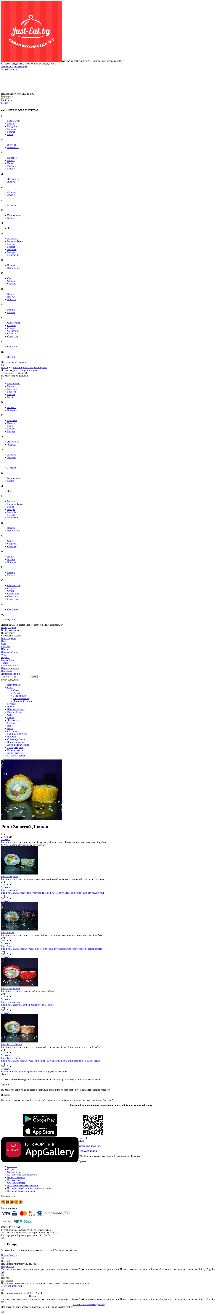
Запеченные (19, 695)
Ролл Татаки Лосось (11, 1044)
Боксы (10, 717)
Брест (10, 134)
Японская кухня (15, 742)
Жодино (11, 194)
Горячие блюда (15, 712)
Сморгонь (12, 333)
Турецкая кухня (15, 747)
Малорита (12, 238)
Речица (11, 309)
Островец (12, 281)
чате (17, 93)
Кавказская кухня (16, 750)
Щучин (11, 357)
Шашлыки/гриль (15, 709)
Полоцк (11, 296)
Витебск (11, 144)
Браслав (11, 131)
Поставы (11, 299)
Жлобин (11, 192)
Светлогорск (13, 322)
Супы (10, 714)
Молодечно (13, 255)
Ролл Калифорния (10, 988)
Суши (10, 687)
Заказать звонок (9, 69)
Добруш (11, 181)
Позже (4, 1255)
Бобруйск (12, 126)
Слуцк (10, 328)
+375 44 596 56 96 (88, 1151)
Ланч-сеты (12, 720)
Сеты (16, 690)
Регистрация (40, 367)
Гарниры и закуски (17, 734)
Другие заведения (10, 673)
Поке (10, 725)
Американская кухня (18, 744)
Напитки (11, 736)
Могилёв (11, 249)
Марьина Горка (15, 241)
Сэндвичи (12, 731)
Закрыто (22, 362)
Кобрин (11, 218)
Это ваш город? (9, 362)
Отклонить (87, 1304)
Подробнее (99, 1304)
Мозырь (11, 252)
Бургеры (11, 704)
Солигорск (12, 336)
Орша (10, 278)
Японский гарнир (22, 701)
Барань (10, 123)
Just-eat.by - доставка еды (14, 66)
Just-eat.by (84, 1138)
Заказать (5, 839)
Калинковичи (14, 215)
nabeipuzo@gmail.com (90, 1146)
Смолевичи (13, 331)
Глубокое (12, 157)
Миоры (11, 246)
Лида (10, 228)
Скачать (12, 1255)
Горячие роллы (21, 698)
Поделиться (7, 1266)
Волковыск (13, 147)
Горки (10, 163)
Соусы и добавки (16, 739)
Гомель (10, 160)
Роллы (16, 693)
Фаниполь (12, 346)
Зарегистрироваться (23, 367)
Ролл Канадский (9, 876)
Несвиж (11, 265)
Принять (77, 1304)
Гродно (11, 168)
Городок (11, 166)
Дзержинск (13, 179)
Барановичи (13, 121)
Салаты (11, 723)
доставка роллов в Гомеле (32, 1071)
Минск (10, 244)
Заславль (11, 205)
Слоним (11, 325)
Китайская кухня (16, 755)
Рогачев (11, 312)
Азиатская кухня (15, 753)
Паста (10, 728)
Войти (4, 367)
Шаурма (11, 706)
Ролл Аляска (7, 932)
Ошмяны (11, 283)
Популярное (13, 685)
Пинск (10, 294)
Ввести (33, 1296)
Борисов (11, 129)
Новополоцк (13, 268)
